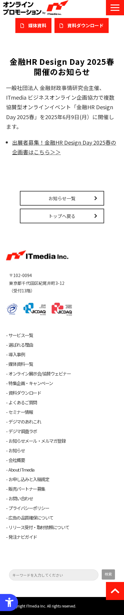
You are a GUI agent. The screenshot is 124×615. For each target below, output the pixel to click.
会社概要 (16, 460)
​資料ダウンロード (85, 25)
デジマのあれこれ (24, 421)
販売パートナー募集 (26, 489)
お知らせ (16, 450)
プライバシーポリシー (28, 508)
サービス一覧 (20, 335)
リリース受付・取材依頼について (38, 527)
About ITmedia (21, 469)
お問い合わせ (20, 498)
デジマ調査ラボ (22, 431)
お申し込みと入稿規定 (28, 479)
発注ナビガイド (22, 537)
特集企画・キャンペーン (30, 383)
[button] (115, 7)
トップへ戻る (62, 216)
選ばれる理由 (20, 345)
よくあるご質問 (22, 402)
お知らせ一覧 (62, 198)
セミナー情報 (20, 412)
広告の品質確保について (30, 517)
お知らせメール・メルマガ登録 (36, 441)
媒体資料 (37, 25)
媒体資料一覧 (20, 364)
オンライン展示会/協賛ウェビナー (39, 373)
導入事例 (16, 354)
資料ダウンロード (24, 393)
